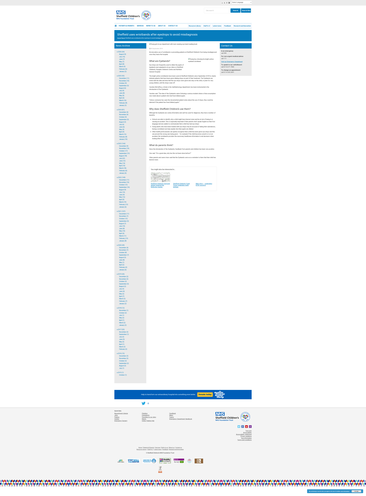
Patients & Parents (126, 26)
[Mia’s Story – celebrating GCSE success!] (205, 177)
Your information (246, 438)
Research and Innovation (242, 26)
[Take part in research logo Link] (150, 461)
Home (116, 26)
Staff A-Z (206, 26)
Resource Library (195, 26)
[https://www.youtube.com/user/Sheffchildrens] (246, 426)
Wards (144, 419)
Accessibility (247, 433)
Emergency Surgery (120, 421)
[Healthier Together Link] (120, 461)
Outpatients (145, 415)
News (123, 38)
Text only (249, 431)
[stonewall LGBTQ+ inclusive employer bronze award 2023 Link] (199, 461)
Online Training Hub (148, 421)
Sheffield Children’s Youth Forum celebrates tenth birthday (181, 185)
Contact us (173, 26)
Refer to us (150, 26)
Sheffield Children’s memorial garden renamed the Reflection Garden (160, 185)
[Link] (189, 461)
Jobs (116, 415)
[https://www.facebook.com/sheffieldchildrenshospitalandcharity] (242, 426)
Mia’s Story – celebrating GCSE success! (204, 185)
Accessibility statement (244, 434)
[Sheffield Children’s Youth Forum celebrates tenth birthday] (183, 177)
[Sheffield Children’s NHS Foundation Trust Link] (233, 416)
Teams (171, 417)
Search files (246, 10)
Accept (356, 491)
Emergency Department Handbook (180, 419)
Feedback (227, 26)
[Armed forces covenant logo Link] (160, 469)
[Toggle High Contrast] (229, 3)
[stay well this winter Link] (133, 461)
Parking (116, 417)
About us (161, 26)
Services (140, 26)
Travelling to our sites (149, 417)
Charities (145, 413)
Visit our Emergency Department (232, 62)
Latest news (217, 26)
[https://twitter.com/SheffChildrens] (239, 426)
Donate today (205, 394)
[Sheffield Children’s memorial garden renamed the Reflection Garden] (160, 177)
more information (345, 491)
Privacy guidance (246, 436)
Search (235, 10)
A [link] (222, 3)
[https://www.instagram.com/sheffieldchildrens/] (250, 426)
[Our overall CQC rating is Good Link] (179, 461)
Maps (171, 415)
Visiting (116, 419)
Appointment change (121, 413)
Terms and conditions (244, 440)
